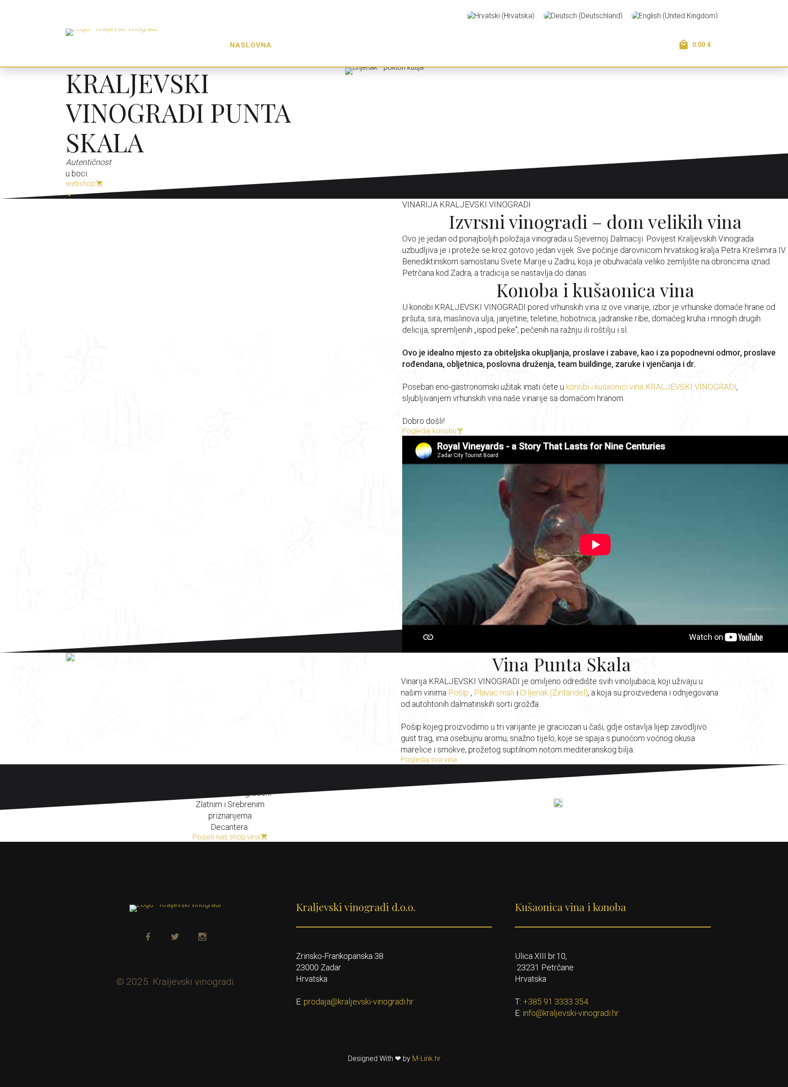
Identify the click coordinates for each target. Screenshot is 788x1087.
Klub (557, 45)
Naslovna (251, 45)
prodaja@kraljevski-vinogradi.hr (359, 1001)
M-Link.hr (426, 1058)
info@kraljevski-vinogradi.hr (571, 1013)
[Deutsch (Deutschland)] (583, 16)
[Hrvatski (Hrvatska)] (500, 16)
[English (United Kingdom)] (674, 16)
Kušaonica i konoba (390, 45)
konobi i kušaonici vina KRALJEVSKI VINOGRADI (651, 387)
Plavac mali (494, 692)
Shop (519, 45)
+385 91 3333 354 (555, 1001)
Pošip (458, 692)
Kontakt (603, 45)
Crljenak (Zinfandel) (554, 692)
